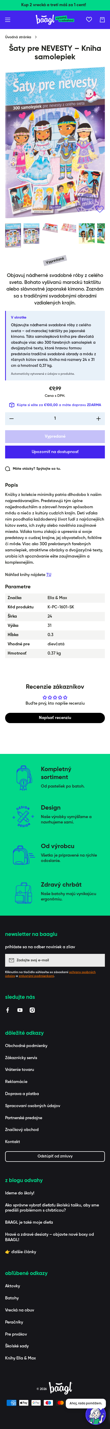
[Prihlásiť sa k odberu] (98, 960)
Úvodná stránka (18, 37)
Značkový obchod (22, 1130)
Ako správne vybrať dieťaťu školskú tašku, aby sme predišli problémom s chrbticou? (52, 1208)
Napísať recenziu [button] (55, 718)
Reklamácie (16, 1082)
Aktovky (12, 1286)
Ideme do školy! (19, 1193)
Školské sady (17, 1346)
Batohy (12, 1298)
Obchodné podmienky (26, 1046)
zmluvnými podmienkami (36, 976)
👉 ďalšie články (20, 1252)
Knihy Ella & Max (20, 1358)
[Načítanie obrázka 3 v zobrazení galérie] (50, 228)
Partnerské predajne (23, 1118)
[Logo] (55, 20)
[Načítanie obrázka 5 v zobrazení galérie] (87, 233)
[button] (102, 19)
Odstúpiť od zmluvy (55, 1156)
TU (48, 575)
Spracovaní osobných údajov (32, 1106)
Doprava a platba (22, 1094)
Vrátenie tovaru (19, 1070)
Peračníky (14, 1322)
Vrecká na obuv (19, 1310)
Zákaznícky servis (21, 1058)
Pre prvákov (16, 1334)
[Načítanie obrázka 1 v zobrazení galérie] (13, 235)
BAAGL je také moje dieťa (29, 1223)
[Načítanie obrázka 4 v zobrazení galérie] (68, 228)
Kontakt (12, 1142)
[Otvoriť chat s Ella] (95, 1414)
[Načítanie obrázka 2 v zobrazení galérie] (31, 233)
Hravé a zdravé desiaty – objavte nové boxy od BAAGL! (49, 1237)
